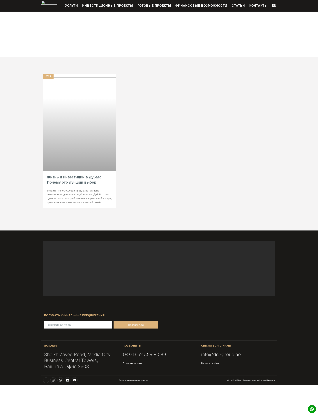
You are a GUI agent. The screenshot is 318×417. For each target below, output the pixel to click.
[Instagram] (53, 380)
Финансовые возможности (201, 5)
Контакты (258, 5)
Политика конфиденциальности (133, 380)
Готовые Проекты (154, 5)
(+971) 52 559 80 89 (144, 354)
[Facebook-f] (46, 380)
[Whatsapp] (312, 409)
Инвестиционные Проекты (107, 5)
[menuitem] (274, 6)
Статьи (238, 5)
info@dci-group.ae (221, 354)
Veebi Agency (269, 380)
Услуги (71, 5)
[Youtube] (75, 380)
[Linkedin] (67, 380)
